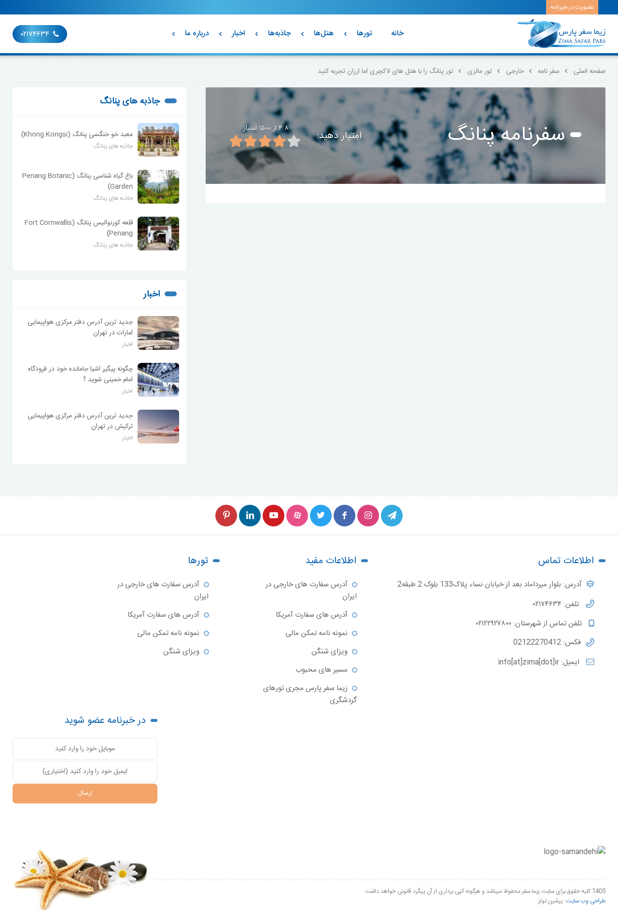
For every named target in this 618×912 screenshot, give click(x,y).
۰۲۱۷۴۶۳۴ (35, 34)
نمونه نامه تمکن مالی (316, 633)
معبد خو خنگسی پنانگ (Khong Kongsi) (77, 134)
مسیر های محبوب (321, 670)
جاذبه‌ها (279, 34)
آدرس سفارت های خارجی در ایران (311, 591)
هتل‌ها (324, 34)
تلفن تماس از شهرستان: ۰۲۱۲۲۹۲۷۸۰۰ (530, 624)
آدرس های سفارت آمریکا (312, 615)
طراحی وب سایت (585, 901)
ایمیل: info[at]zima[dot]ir (539, 662)
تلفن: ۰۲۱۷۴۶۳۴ (557, 604)
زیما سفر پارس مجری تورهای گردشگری (310, 694)
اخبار (238, 34)
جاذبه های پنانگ (130, 101)
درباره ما (197, 34)
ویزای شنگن (329, 652)
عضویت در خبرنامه (572, 7)
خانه (397, 34)
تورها (364, 34)
